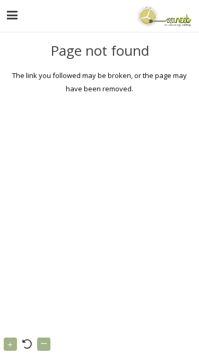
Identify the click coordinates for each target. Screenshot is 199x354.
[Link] (163, 16)
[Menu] (12, 15)
